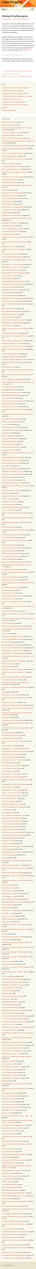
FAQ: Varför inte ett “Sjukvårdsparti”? (12, 1141)
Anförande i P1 (6, 1157)
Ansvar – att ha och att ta (9, 510)
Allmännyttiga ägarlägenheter (10, 333)
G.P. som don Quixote (7, 1064)
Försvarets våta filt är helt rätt (10, 354)
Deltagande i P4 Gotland (8, 246)
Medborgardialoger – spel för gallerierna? (13, 457)
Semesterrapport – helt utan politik (11, 979)
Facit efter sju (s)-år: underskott (10, 427)
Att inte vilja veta (6, 466)
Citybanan (4, 934)
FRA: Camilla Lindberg (8, 763)
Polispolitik (5, 692)
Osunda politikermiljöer (8, 964)
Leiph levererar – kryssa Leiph (10, 695)
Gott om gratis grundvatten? (10, 156)
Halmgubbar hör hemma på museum (12, 496)
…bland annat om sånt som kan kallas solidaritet (15, 93)
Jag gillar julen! (6, 907)
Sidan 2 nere (5, 922)
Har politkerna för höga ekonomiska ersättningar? (15, 1136)
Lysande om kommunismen (9, 1030)
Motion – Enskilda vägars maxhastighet (12, 379)
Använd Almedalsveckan (8, 504)
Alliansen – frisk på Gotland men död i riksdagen (15, 328)
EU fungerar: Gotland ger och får (11, 356)
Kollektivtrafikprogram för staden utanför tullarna (15, 723)
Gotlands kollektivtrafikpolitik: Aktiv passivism (14, 540)
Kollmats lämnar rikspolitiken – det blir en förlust (15, 1033)
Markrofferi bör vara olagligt (9, 891)
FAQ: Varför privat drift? (8, 1151)
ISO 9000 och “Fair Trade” (9, 1110)
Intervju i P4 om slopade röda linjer (11, 132)
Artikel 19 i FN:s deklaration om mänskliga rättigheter (16, 1056)
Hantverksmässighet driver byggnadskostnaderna (16, 185)
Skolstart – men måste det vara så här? (12, 153)
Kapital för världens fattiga (9, 1237)
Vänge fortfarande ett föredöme (11, 138)
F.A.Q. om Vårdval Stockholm (9, 829)
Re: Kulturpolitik (6, 190)
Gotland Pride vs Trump (8, 480)
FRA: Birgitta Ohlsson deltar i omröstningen (14, 784)
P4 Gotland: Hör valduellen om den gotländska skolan (16, 218)
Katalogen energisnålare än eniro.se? (12, 852)
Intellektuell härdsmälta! (8, 404)
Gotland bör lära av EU (8, 367)
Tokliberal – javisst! (7, 499)
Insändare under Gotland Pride (10, 553)
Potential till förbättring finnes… (11, 483)
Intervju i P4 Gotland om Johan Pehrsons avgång (15, 159)
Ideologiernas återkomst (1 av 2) (11, 463)
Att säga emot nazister (8, 450)
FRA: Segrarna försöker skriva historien (13, 760)
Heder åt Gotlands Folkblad (9, 545)
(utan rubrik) (5, 493)
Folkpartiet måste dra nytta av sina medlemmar (15, 614)
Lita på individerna (7, 1173)
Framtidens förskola (7, 287)
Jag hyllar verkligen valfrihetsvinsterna (12, 340)
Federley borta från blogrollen (10, 757)
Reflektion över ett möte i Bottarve (11, 215)
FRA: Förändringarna (7, 771)
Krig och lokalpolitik (7, 234)
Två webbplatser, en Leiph (9, 988)
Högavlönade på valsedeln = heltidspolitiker (14, 661)
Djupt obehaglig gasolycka (9, 389)
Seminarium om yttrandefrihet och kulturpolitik (15, 1016)
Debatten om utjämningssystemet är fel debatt (15, 1216)
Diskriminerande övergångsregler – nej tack (14, 1196)
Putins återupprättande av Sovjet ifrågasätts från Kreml (17, 583)
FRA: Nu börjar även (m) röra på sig (11, 790)
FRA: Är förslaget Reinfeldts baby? (11, 795)
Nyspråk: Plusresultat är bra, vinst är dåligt (13, 1010)
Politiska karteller (7, 212)
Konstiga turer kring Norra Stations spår (13, 705)
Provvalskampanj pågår (8, 732)
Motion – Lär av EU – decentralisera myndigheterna (16, 370)
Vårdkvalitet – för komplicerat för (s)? (12, 471)
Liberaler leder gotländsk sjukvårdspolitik (13, 349)
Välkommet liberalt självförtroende (11, 395)
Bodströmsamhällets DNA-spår (10, 1002)
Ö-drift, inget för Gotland (8, 226)
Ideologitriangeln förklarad (9, 559)
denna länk (27, 50)
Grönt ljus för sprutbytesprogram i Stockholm (14, 687)
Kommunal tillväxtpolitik (8, 1187)
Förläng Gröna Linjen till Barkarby (11, 577)
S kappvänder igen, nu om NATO (10, 231)
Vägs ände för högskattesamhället (11, 1221)
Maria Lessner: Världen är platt (10, 1013)
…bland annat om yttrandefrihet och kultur (13, 102)
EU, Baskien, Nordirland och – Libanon (12, 982)
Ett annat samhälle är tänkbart (10, 1007)
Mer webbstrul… (6, 913)
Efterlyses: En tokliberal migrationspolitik (13, 562)
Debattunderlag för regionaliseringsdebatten (14, 522)
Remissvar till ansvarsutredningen (11, 1176)
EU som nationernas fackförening (11, 1234)
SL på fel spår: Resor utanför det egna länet (14, 601)
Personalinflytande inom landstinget (12, 720)
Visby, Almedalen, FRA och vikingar (11, 754)
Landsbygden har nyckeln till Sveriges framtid (14, 409)
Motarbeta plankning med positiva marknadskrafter (16, 1209)
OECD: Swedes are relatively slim (11, 1048)
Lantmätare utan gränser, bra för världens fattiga (15, 779)
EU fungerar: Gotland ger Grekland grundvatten (15, 362)
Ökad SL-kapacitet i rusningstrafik (11, 1252)
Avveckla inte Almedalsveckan (10, 314)
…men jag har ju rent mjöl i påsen (11, 210)
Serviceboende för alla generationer (12, 534)
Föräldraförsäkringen (8, 550)
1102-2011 (4, 633)
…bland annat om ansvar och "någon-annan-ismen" (16, 88)
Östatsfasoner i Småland (9, 1099)
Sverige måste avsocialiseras (10, 1104)
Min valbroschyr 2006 (7, 990)
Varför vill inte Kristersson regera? (11, 270)
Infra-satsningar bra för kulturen (10, 735)
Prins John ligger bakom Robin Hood (12, 1214)
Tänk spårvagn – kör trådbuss (10, 680)
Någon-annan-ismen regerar (9, 441)
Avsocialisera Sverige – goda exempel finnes (14, 1088)
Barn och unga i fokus (8, 125)
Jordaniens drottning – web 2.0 (10, 826)
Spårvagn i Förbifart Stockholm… (11, 865)
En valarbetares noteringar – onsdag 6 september (15, 956)
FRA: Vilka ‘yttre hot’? (7, 787)
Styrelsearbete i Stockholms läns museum (13, 697)
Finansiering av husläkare (9, 1133)
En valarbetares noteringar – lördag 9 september (15, 952)
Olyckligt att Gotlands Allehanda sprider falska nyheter (17, 414)
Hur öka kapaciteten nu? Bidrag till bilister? (13, 1258)
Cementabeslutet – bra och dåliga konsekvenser (15, 260)
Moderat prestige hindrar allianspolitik (12, 401)
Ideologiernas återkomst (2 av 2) (11, 460)
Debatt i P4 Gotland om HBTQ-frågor (12, 474)
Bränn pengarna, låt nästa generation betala (14, 336)
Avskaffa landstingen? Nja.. (9, 1184)
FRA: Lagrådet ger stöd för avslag (11, 777)
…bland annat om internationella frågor (12, 90)
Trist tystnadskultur (7, 292)
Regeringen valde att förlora (10, 580)
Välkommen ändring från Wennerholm (12, 677)
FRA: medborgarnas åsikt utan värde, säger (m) (15, 751)
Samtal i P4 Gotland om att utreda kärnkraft (13, 146)
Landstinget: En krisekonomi (9, 1093)
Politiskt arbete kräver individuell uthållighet (14, 832)
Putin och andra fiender (8, 593)
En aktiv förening (6, 1198)
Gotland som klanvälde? (8, 308)
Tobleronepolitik (6, 666)
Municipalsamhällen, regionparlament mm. (13, 1193)
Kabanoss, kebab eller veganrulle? (11, 1170)
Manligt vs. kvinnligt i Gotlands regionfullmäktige (15, 513)
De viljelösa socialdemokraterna (11, 469)
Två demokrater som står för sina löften (13, 267)
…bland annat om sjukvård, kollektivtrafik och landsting (17, 96)
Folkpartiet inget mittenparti (10, 919)
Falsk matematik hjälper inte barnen (12, 166)
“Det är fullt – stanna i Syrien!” (10, 556)
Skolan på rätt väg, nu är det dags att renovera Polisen (17, 708)
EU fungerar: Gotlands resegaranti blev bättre (14, 359)
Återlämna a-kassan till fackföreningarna (18, 76)
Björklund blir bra (6, 885)
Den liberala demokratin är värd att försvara (14, 242)
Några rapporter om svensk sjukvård (12, 1051)
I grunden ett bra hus (7, 1101)
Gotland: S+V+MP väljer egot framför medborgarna (16, 572)
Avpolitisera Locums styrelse (10, 1131)
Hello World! (5, 1081)
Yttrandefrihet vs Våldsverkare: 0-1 (11, 937)
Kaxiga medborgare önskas (9, 195)
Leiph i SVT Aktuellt (7, 961)
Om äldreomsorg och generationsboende (13, 846)
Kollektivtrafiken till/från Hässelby (11, 873)
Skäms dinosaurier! (7, 398)
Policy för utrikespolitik (8, 623)
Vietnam (4, 857)
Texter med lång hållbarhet (22, 19)
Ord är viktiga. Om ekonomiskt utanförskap (14, 653)
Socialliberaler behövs (8, 278)
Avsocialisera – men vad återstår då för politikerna (16, 967)
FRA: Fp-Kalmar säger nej (9, 801)
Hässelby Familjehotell (8, 843)
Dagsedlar (4, 107)
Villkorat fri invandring (8, 477)
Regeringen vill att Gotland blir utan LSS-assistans (15, 485)
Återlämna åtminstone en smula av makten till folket (16, 728)
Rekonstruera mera (7, 325)
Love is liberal (5, 424)
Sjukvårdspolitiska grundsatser (10, 1190)
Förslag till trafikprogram (9, 1163)
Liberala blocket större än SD (10, 406)
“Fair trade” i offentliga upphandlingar (12, 1019)
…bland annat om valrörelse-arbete (12, 99)
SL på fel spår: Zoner (7, 599)
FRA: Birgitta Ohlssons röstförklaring (12, 765)
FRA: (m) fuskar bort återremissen (11, 774)
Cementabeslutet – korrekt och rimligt (12, 264)
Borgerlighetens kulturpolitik (10, 838)
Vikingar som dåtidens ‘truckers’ (11, 804)
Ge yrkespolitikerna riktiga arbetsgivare (13, 596)
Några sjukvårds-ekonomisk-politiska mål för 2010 (15, 929)
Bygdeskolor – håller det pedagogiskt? (12, 298)
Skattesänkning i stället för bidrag (11, 1206)
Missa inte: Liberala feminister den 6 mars (13, 1045)
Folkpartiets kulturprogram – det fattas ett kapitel (16, 880)
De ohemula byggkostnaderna (10, 198)
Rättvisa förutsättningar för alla (10, 254)
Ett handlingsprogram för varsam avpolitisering (15, 1231)
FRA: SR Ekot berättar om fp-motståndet (13, 807)
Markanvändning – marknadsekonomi (12, 1128)
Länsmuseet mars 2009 (8, 738)
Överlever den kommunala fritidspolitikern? (14, 320)
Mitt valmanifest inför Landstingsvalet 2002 (13, 1255)
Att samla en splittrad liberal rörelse (12, 639)
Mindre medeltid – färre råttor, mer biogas (13, 868)
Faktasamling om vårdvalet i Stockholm (12, 835)
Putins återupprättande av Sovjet (11, 587)
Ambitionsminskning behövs (9, 179)
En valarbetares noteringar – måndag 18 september (16, 942)
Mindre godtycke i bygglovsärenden (12, 893)
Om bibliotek (5, 993)
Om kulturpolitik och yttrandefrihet (11, 1067)
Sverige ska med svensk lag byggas (12, 207)
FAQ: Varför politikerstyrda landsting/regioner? (15, 1144)
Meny (3, 9)
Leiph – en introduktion (8, 976)
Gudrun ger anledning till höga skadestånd (13, 1154)
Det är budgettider (7, 204)
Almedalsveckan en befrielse (10, 501)
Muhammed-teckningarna (9, 1061)
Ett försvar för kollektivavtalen (10, 1096)
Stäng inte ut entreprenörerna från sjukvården (14, 1201)
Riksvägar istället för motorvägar (11, 645)
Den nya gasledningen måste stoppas (12, 507)
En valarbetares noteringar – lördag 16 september (16, 947)
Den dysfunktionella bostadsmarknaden (13, 284)
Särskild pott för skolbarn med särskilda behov (15, 860)
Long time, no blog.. (7, 746)
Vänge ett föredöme (7, 201)
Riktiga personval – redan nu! (10, 1075)
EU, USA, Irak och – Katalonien (10, 1229)
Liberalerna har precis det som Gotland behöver (15, 237)
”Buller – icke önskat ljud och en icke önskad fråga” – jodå (18, 656)
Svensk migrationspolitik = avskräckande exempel (16, 530)
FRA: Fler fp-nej (6, 810)
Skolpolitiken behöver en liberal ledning (13, 177)
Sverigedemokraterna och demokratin (12, 281)
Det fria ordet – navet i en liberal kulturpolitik (14, 1027)
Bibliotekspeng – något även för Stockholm (14, 875)
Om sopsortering (6, 1113)
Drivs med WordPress (8, 1265)
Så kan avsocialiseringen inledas (11, 1107)
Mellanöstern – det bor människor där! (12, 985)
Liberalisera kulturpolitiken (9, 537)
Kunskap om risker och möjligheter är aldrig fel (15, 172)
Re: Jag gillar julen (7, 849)
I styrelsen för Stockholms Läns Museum (13, 741)
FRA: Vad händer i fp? (7, 812)
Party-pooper (5, 939)
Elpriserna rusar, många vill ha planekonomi (13, 672)
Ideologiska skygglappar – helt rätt (11, 343)
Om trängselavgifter (7, 1179)
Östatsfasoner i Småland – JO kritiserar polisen (15, 924)
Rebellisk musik (6, 999)
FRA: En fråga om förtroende (10, 768)
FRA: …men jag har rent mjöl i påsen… (12, 815)
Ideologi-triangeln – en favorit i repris (12, 650)
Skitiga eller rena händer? (9, 135)
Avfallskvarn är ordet (7, 841)
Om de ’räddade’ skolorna (9, 276)
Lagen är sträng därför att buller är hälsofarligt (14, 304)
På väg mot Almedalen (8, 664)
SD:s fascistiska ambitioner (9, 122)
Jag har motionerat (7, 888)
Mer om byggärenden (8, 905)
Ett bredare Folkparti (7, 642)
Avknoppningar (6, 717)
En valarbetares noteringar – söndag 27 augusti (15, 972)
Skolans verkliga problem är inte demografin (14, 148)
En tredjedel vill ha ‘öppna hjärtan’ (11, 419)
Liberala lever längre (7, 590)
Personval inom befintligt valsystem (12, 636)
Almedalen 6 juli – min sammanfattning (12, 748)
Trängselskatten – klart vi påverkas (11, 1078)
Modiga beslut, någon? (8, 163)
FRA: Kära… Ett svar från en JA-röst (11, 793)
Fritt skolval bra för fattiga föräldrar (12, 257)
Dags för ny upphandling (8, 436)
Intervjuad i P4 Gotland (8, 527)
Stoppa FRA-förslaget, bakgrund (11, 818)
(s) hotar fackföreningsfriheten (10, 438)
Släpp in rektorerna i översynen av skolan (13, 346)
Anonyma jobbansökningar (9, 1072)
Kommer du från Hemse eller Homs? (12, 548)
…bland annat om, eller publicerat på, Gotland (14, 105)
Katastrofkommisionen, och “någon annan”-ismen (15, 1084)
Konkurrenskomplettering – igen (11, 996)
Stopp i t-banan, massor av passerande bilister (15, 1240)
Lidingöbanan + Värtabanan (9, 702)
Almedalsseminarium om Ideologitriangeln (13, 273)
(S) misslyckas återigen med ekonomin (12, 430)
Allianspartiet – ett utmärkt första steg (12, 1042)
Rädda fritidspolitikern (8, 317)
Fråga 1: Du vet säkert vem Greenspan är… (13, 1224)
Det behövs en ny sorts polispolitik (11, 301)
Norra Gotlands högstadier (9, 182)
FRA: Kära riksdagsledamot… (10, 798)
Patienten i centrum (7, 1181)
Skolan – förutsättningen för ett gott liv (12, 228)
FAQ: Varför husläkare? (8, 1149)
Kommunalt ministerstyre (9, 444)
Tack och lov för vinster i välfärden (11, 490)
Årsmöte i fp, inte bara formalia (10, 899)
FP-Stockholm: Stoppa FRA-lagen (11, 824)
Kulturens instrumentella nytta (10, 611)
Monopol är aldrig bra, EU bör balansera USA (14, 1247)
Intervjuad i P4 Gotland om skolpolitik (12, 193)
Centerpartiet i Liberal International (11, 821)
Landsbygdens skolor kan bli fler (11, 223)
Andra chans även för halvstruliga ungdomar (14, 1125)
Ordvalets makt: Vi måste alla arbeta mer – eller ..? (15, 1116)
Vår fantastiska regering (8, 855)
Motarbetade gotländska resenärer (11, 392)
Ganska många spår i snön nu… (10, 1053)
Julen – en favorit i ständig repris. (11, 169)
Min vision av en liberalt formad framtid (12, 648)
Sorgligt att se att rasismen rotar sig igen (13, 249)
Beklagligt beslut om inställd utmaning (12, 323)
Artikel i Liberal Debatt (8, 1004)
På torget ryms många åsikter (10, 422)
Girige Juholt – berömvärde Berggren (12, 626)
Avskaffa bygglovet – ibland (9, 896)
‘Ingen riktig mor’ (6, 433)
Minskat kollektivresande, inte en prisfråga (13, 902)
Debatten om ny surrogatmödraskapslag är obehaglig (16, 453)
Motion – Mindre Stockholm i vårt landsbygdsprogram (16, 374)
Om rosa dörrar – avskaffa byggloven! (12, 910)
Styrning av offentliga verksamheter (12, 1245)
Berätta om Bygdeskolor (8, 295)
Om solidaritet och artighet (9, 1069)
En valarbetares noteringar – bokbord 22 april (14, 1021)
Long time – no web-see (8, 916)
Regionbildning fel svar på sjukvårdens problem (15, 517)
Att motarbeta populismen (9, 387)
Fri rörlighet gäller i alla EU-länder (11, 569)
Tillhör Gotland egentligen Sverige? (11, 311)
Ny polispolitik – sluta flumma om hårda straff (14, 669)
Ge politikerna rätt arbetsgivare (10, 290)
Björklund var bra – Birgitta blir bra (11, 447)
